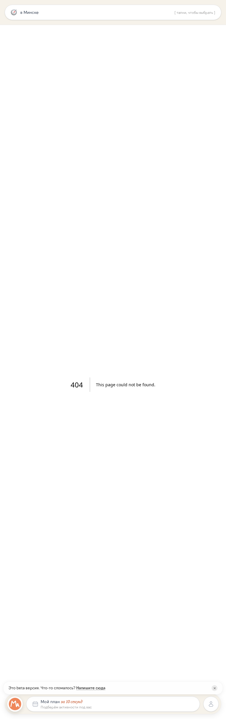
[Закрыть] (214, 688)
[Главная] (15, 704)
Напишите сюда (90, 687)
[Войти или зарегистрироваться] (211, 704)
